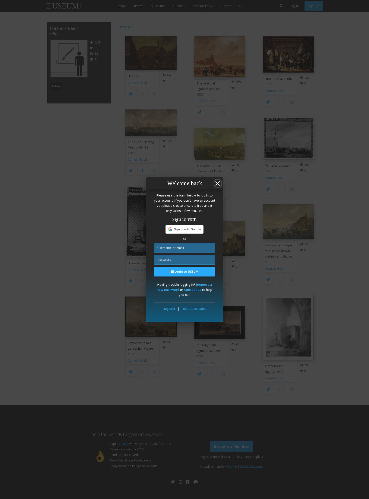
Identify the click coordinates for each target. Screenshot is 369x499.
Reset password (194, 308)
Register (169, 308)
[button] (184, 229)
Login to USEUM (186, 271)
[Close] (217, 183)
